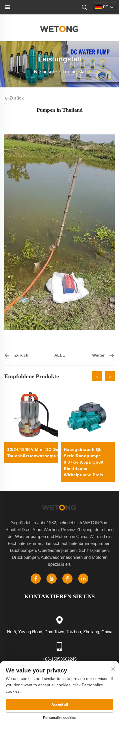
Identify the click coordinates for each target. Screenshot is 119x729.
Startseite (48, 71)
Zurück (17, 97)
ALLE (59, 355)
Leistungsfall (74, 71)
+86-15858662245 (59, 659)
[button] (97, 376)
